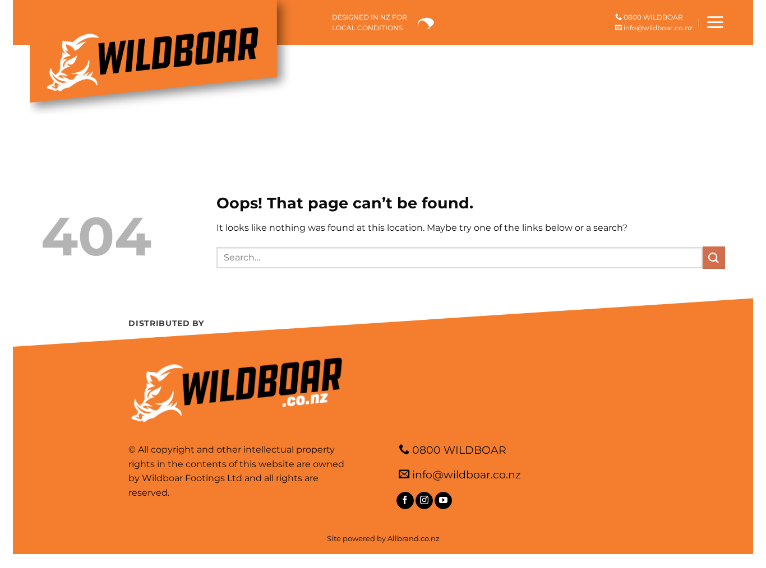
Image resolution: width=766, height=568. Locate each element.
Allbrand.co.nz (413, 538)
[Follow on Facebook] (405, 501)
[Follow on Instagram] (424, 501)
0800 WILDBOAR (652, 17)
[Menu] (715, 22)
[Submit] (714, 257)
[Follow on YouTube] (443, 501)
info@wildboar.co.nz (657, 28)
